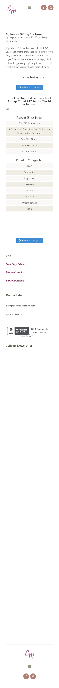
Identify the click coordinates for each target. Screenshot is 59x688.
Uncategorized (29, 202)
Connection (29, 172)
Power (29, 190)
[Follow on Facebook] (44, 7)
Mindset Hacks (29, 145)
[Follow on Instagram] (50, 7)
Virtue (29, 208)
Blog (44, 37)
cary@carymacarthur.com (20, 305)
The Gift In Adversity (29, 123)
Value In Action (29, 151)
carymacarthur (16, 37)
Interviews (29, 184)
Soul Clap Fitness (29, 139)
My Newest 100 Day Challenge (24, 34)
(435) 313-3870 (14, 314)
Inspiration (11, 41)
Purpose (29, 196)
